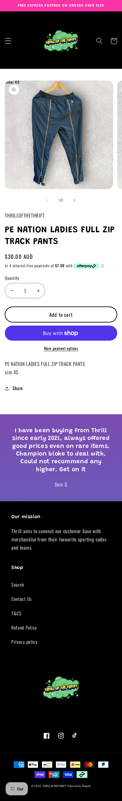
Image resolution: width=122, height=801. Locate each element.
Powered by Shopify (79, 786)
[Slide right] (74, 200)
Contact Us (21, 598)
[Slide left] (47, 200)
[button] (8, 41)
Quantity (12, 278)
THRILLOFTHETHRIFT (54, 786)
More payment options (61, 348)
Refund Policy (24, 627)
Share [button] (17, 388)
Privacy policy (24, 641)
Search (17, 584)
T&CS (16, 613)
